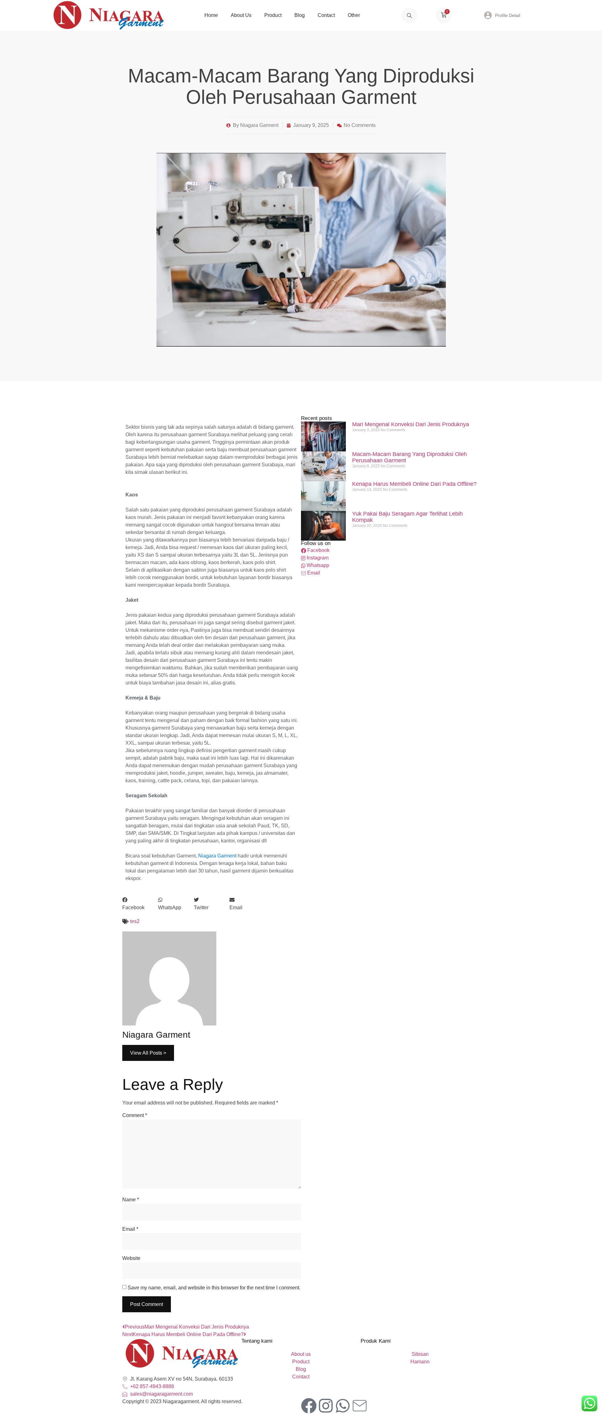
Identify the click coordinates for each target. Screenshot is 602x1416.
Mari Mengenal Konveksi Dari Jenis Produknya (410, 424)
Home (211, 15)
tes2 (135, 921)
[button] (140, 903)
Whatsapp (317, 565)
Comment (134, 1115)
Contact (326, 15)
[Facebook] (309, 1405)
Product (273, 15)
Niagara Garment (217, 855)
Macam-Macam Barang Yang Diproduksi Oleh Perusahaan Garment (409, 457)
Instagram (317, 557)
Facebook (318, 550)
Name (130, 1199)
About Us (241, 15)
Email (130, 1229)
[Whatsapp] (343, 1405)
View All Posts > (148, 1053)
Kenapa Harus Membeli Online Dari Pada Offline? (414, 484)
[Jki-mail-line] (359, 1405)
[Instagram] (326, 1405)
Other (354, 15)
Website (131, 1258)
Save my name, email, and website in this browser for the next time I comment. (214, 1287)
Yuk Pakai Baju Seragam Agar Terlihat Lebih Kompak (407, 517)
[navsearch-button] (409, 15)
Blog (299, 15)
